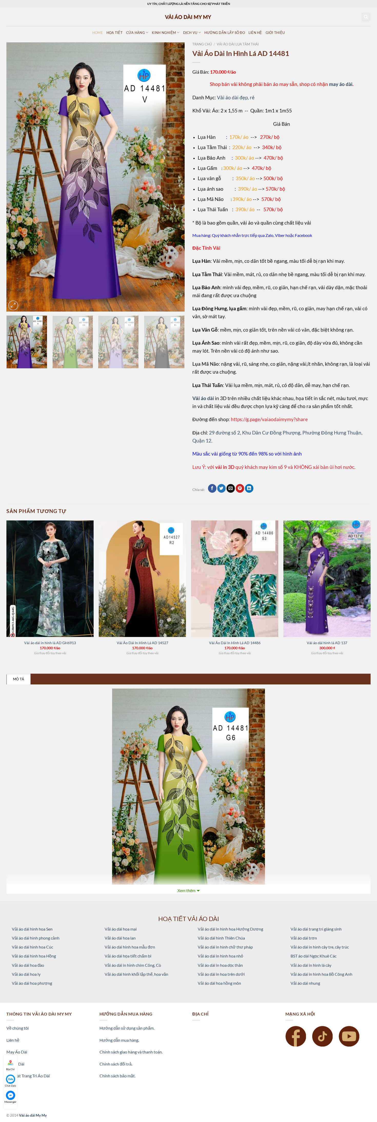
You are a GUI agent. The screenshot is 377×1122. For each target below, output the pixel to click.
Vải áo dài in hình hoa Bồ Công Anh (321, 974)
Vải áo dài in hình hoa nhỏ (220, 955)
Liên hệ (12, 1040)
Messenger (10, 1101)
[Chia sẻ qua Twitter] (221, 488)
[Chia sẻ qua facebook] (212, 488)
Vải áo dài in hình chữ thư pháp (225, 946)
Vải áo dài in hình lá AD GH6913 (50, 643)
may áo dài (340, 84)
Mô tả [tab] (18, 679)
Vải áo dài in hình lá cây (311, 965)
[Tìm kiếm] (366, 17)
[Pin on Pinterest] (240, 488)
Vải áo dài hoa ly (26, 974)
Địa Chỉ (10, 1069)
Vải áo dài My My (33, 1115)
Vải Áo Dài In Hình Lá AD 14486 (235, 643)
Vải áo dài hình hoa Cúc (32, 946)
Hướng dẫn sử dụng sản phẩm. (127, 1028)
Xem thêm (186, 890)
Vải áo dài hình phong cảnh (35, 937)
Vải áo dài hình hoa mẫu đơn (130, 946)
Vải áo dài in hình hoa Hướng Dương (230, 928)
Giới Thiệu (275, 33)
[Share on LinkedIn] (249, 488)
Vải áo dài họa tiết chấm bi (128, 955)
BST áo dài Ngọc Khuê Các (313, 955)
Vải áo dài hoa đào (28, 965)
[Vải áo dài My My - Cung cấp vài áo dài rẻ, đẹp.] (188, 17)
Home (97, 33)
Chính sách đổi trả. (116, 1063)
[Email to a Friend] (230, 488)
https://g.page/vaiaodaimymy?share (269, 419)
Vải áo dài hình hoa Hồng (34, 955)
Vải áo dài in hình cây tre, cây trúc (320, 946)
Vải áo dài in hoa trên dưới (221, 974)
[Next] (174, 177)
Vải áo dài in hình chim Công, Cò (133, 965)
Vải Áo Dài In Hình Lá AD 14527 (142, 643)
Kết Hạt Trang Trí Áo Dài (28, 1075)
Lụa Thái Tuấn (213, 209)
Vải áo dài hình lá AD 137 (327, 643)
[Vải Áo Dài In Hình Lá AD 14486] (234, 578)
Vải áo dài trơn (304, 937)
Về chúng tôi (17, 1028)
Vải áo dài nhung (305, 983)
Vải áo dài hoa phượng (32, 983)
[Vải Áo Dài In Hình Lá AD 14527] (142, 578)
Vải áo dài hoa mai (121, 928)
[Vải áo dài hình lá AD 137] (327, 578)
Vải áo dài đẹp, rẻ (236, 97)
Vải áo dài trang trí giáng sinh (316, 928)
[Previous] (16, 177)
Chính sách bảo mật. (117, 1075)
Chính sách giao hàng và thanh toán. (131, 1051)
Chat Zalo (10, 1085)
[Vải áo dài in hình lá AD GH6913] (50, 578)
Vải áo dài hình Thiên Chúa (221, 937)
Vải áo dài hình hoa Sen (32, 928)
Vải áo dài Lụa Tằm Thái (238, 44)
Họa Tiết (114, 33)
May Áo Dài (16, 1051)
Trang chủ (202, 44)
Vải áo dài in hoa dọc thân (220, 965)
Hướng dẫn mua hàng (119, 1040)
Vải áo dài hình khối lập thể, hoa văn (136, 974)
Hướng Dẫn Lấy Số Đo (224, 33)
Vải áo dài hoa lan (120, 937)
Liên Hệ (255, 33)
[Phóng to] (13, 306)
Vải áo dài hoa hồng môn (219, 983)
